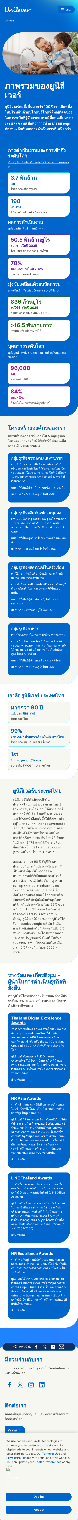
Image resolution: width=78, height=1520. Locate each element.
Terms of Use (51, 1453)
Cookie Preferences (47, 1462)
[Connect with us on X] (20, 1384)
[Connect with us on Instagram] (31, 1384)
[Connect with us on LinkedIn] (41, 1384)
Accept (39, 1509)
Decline (39, 1497)
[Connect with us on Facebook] (9, 1384)
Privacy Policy (16, 1457)
